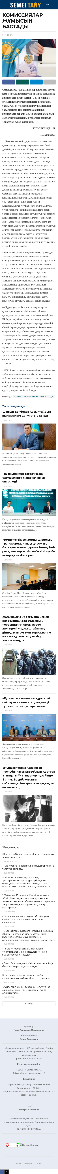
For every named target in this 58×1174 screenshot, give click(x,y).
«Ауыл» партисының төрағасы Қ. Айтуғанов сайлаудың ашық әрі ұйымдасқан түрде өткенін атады (26, 990)
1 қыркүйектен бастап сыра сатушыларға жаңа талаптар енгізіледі (23, 477)
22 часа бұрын (10, 861)
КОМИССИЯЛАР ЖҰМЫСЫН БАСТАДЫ (34, 396)
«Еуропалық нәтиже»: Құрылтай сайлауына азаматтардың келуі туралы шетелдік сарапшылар (26, 702)
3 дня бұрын (9, 926)
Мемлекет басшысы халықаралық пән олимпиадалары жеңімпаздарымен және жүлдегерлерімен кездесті (24, 951)
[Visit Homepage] (25, 5)
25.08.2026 (8, 711)
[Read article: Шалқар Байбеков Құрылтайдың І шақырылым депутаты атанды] (29, 437)
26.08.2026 (8, 486)
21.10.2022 (7, 35)
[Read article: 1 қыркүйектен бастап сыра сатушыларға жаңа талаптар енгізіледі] (29, 502)
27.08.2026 (8, 420)
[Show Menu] (3, 4)
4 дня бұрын (9, 971)
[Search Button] (54, 4)
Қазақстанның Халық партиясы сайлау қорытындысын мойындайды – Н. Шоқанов (26, 977)
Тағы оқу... (29, 1004)
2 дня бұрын (9, 873)
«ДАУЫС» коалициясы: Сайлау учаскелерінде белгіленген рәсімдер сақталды (27, 965)
